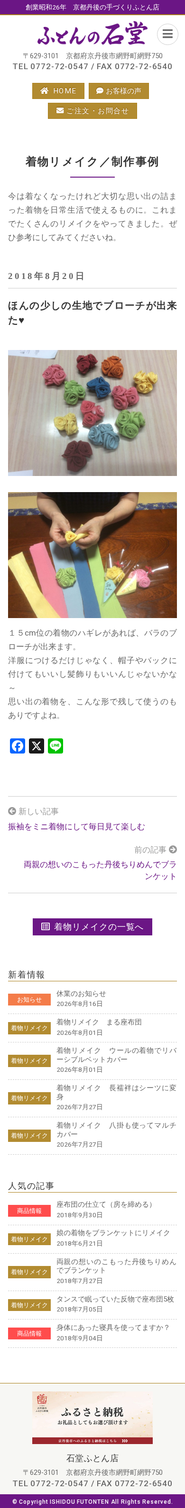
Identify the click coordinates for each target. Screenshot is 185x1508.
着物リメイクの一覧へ (99, 927)
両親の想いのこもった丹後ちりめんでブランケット (100, 870)
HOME (65, 91)
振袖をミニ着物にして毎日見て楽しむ (76, 826)
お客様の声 (123, 91)
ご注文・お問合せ (97, 111)
